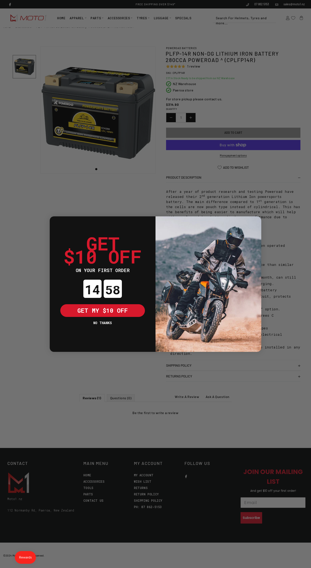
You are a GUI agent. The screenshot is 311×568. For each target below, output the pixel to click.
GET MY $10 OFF (102, 310)
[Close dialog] (56, 223)
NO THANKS (102, 323)
